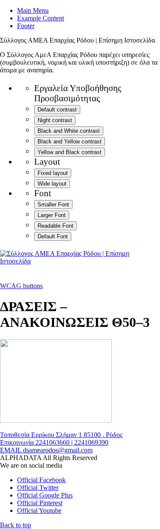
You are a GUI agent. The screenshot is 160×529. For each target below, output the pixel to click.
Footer (26, 25)
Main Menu (33, 10)
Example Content (40, 18)
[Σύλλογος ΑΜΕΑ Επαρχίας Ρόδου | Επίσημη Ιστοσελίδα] (80, 261)
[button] (15, 525)
